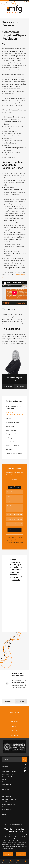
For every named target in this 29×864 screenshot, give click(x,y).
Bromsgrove (14, 717)
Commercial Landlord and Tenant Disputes (13, 407)
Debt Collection (10, 426)
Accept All (8, 854)
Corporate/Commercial (12, 422)
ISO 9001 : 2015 (7, 817)
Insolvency (9, 438)
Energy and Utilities (11, 434)
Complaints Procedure (9, 799)
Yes (11, 487)
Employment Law (11, 430)
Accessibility (6, 796)
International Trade (11, 442)
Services (5, 769)
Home (4, 764)
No (18, 487)
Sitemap (4, 814)
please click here (8, 848)
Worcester (14, 735)
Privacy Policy (19, 542)
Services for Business (14, 401)
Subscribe (5, 789)
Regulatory (9, 449)
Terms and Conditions (9, 804)
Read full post (20, 701)
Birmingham (14, 707)
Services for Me (7, 776)
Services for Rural (8, 774)
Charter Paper (6, 806)
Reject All (21, 854)
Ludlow (14, 726)
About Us (5, 766)
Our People (5, 781)
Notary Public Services (12, 445)
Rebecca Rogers (14, 377)
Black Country (14, 712)
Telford (14, 730)
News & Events (7, 784)
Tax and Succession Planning (14, 453)
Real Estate (9, 418)
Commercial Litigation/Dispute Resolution (14, 413)
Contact (4, 787)
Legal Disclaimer (7, 801)
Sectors (4, 779)
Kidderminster (14, 721)
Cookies (4, 812)
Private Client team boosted (18, 674)
